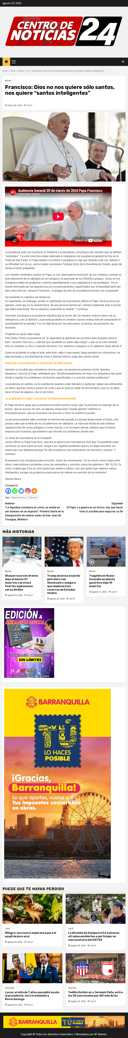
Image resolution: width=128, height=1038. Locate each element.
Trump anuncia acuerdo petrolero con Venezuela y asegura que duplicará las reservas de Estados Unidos (63, 584)
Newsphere (82, 1034)
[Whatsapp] (15, 491)
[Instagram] (28, 491)
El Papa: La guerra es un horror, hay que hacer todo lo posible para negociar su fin (95, 507)
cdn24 (29, 105)
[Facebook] (8, 491)
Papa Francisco (19, 497)
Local (7, 928)
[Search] (123, 62)
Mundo (8, 80)
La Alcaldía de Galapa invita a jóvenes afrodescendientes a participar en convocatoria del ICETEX (94, 936)
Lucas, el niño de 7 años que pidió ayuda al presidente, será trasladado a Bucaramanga (32, 996)
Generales (9, 988)
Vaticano (33, 497)
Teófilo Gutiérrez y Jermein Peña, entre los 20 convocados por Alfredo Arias (95, 994)
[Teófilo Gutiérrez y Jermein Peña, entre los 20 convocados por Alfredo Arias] (96, 968)
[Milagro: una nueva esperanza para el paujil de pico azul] (32, 909)
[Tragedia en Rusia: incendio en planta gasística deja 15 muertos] (106, 552)
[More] (34, 491)
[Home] (6, 62)
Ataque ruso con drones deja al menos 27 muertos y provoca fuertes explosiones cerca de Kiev (21, 582)
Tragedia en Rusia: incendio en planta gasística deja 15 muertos (102, 581)
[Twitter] (21, 491)
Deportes (72, 988)
